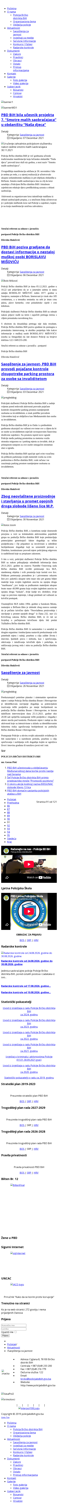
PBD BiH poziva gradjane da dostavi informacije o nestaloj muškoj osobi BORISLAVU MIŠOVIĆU (28, 254)
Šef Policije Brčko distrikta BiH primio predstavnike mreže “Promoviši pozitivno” (30, 779)
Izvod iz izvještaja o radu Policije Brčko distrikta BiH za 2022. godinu (29, 1035)
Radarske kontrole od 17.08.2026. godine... (26, 986)
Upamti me (7, 1332)
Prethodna (13, 802)
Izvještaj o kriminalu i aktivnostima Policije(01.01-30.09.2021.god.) (29, 1058)
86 (8, 806)
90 (8, 819)
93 (8, 828)
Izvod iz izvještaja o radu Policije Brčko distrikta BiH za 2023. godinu (29, 1023)
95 (8, 835)
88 (8, 812)
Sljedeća (11, 838)
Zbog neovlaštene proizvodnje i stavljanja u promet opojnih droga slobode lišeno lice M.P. (28, 501)
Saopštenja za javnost (32, 134)
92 (8, 825)
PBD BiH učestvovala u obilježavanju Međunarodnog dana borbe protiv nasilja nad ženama (30, 771)
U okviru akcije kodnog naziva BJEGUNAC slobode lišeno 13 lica (30, 785)
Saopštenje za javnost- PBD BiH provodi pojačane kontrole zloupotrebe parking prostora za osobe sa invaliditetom (28, 371)
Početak (11, 799)
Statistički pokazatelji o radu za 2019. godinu (29, 1077)
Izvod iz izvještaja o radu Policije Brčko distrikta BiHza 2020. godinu (29, 1069)
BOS (22, 940)
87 (8, 809)
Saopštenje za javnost (20, 672)
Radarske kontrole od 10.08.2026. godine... (26, 992)
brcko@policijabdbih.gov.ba (36, 1378)
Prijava (5, 1335)
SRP (29, 940)
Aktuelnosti (13, 1347)
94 (8, 832)
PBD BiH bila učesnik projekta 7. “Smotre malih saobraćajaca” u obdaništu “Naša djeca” (28, 119)
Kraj (9, 841)
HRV (36, 940)
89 (8, 815)
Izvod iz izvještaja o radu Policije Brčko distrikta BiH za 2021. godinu (29, 1048)
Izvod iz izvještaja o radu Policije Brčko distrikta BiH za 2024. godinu (29, 1011)
